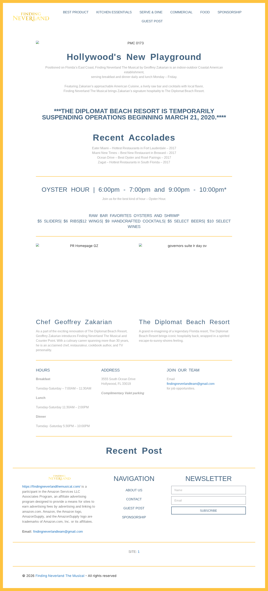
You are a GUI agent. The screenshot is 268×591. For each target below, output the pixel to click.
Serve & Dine (150, 12)
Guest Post (152, 21)
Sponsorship (230, 12)
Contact (134, 499)
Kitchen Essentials (114, 12)
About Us (134, 490)
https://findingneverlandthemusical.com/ (51, 486)
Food (205, 12)
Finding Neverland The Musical (60, 576)
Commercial (181, 12)
